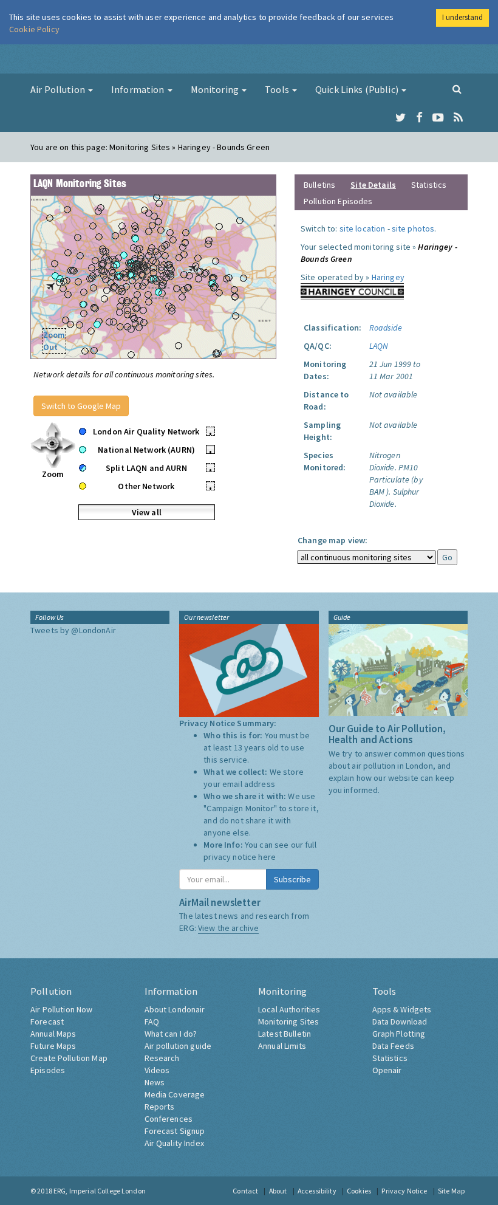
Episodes (47, 1070)
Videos (157, 1070)
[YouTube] (438, 118)
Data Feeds (393, 1045)
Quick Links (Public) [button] (357, 89)
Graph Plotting (399, 1033)
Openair (387, 1070)
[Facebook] (419, 118)
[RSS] (458, 118)
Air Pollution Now (61, 1009)
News (155, 1082)
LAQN (379, 345)
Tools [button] (278, 89)
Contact (245, 1190)
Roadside (385, 327)
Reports (160, 1106)
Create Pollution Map (68, 1057)
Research (162, 1057)
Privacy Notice (404, 1190)
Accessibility (317, 1190)
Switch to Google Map (81, 405)
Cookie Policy (34, 29)
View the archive (228, 927)
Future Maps (53, 1045)
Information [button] (138, 89)
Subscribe (292, 879)
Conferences (169, 1118)
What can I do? (171, 1033)
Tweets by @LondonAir (73, 630)
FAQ (152, 1021)
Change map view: (332, 540)
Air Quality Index (174, 1143)
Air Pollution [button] (58, 89)
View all (147, 512)
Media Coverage (175, 1094)
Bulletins (319, 184)
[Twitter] (401, 118)
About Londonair (175, 1009)
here (267, 856)
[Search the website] (457, 88)
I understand (462, 17)
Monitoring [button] (216, 89)
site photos (413, 228)
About (278, 1190)
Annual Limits (282, 1045)
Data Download (400, 1021)
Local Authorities (289, 1009)
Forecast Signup (175, 1130)
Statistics (428, 184)
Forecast (47, 1021)
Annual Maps (53, 1033)
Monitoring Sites (288, 1021)
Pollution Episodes (338, 201)
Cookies (359, 1190)
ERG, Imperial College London (99, 1190)
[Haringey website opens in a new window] (352, 290)
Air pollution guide (178, 1045)
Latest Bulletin (284, 1033)
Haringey (388, 277)
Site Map (451, 1190)
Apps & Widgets (402, 1009)
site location (362, 228)
